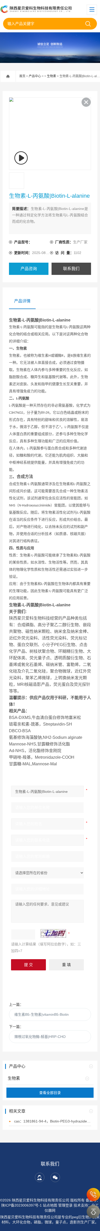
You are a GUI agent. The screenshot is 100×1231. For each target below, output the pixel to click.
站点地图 (50, 1205)
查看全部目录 (50, 1093)
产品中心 (35, 76)
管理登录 (65, 1205)
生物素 (51, 76)
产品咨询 (29, 268)
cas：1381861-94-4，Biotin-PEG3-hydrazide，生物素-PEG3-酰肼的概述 (52, 1121)
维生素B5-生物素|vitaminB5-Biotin (41, 1014)
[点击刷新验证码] (53, 933)
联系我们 (71, 268)
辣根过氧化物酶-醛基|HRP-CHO (40, 1037)
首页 (22, 76)
